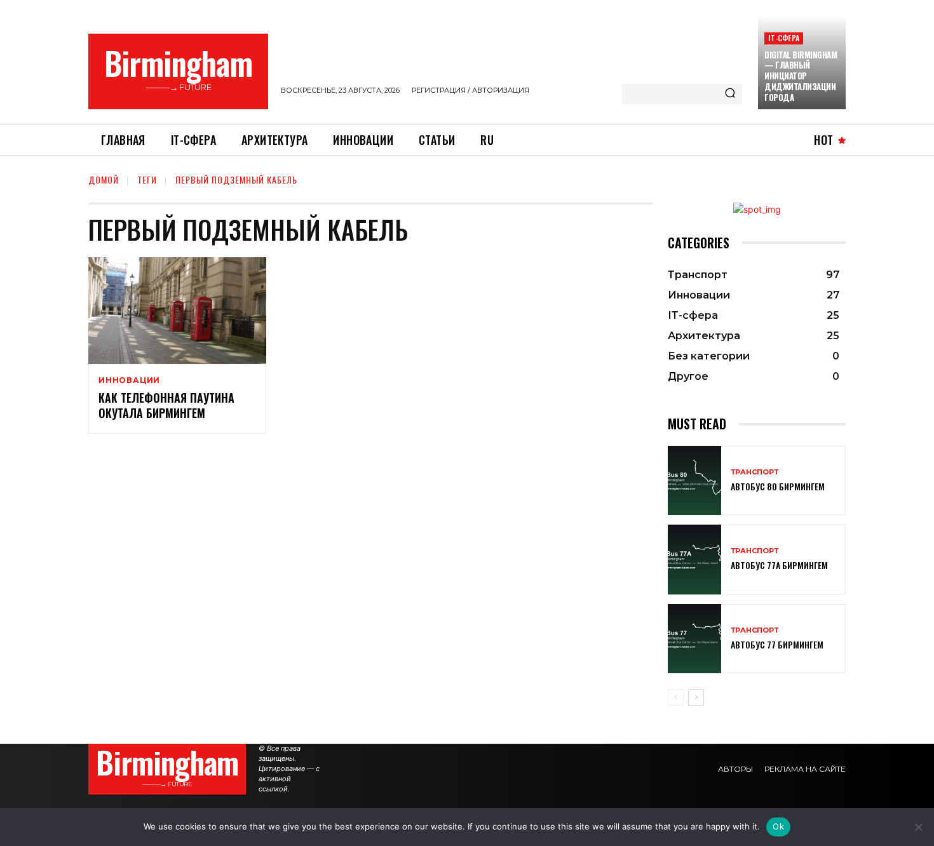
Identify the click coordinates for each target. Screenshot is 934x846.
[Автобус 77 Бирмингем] (694, 638)
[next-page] (696, 697)
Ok (778, 826)
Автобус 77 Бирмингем (777, 644)
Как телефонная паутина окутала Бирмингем (166, 404)
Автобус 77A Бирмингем (779, 565)
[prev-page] (676, 697)
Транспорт (754, 472)
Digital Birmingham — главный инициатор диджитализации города (800, 76)
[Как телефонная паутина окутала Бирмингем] (177, 310)
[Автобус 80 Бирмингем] (694, 480)
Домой (103, 179)
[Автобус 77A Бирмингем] (694, 559)
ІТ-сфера (783, 37)
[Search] (730, 94)
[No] (918, 827)
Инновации (129, 380)
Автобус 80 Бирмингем (778, 486)
